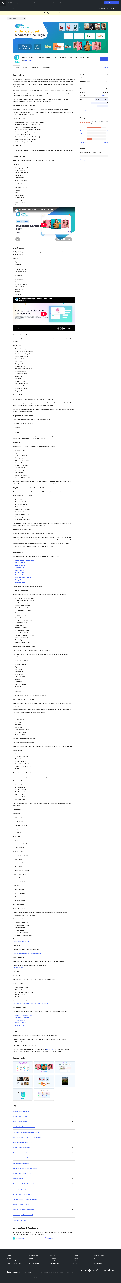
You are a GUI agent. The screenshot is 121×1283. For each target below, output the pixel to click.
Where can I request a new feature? (23, 1210)
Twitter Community (21, 1020)
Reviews (25, 67)
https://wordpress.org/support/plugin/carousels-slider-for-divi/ (31, 1003)
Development (46, 67)
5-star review (50, 1049)
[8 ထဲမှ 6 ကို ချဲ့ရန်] (72, 1077)
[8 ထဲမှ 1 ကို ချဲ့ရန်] (30, 1063)
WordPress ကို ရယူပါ (112, 3)
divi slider (105, 99)
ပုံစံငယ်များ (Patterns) (34, 1263)
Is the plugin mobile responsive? (22, 1142)
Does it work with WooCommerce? (23, 1184)
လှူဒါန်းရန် (75, 1260)
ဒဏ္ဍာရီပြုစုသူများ (55, 1260)
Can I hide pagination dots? (21, 1163)
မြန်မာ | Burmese (26, 1272)
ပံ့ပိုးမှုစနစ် (53, 1258)
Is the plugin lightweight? (20, 1189)
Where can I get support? (20, 1220)
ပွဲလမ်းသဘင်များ (76, 1258)
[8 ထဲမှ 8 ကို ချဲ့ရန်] (51, 1090)
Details (16, 67)
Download (104, 59)
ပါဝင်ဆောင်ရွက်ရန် (77, 1255)
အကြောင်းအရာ (9, 1255)
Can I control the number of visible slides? (25, 1168)
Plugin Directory (11, 8)
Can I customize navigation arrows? (23, 1158)
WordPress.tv (54, 1263)
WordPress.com (99, 1255)
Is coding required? (18, 1178)
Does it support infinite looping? (22, 1173)
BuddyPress (98, 1263)
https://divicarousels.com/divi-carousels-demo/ (27, 953)
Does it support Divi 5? (20, 1116)
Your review (83, 142)
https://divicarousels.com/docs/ (22, 941)
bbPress (97, 1260)
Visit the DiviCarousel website (24, 1015)
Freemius (50, 1238)
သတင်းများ (9, 1258)
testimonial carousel (103, 106)
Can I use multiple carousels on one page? (25, 1199)
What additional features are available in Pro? (26, 1132)
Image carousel (96, 102)
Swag (74, 1263)
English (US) (105, 95)
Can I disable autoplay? (20, 1153)
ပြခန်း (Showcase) (33, 1255)
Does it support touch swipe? (22, 1147)
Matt (96, 1258)
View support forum (85, 160)
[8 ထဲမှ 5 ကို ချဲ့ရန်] (51, 1077)
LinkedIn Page (19, 1025)
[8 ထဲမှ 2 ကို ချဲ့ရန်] (51, 1063)
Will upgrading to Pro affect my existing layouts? (27, 1137)
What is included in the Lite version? (24, 1127)
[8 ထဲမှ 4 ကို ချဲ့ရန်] (30, 1077)
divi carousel (98, 99)
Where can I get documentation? (23, 1215)
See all (106, 142)
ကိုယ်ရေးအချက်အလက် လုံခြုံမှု (14, 1263)
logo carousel (104, 102)
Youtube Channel (18, 967)
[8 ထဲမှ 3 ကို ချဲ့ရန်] (72, 1063)
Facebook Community (22, 1017)
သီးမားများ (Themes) (33, 1258)
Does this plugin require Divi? (21, 1111)
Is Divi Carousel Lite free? (20, 1122)
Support (105, 67)
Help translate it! (72, 13)
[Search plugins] (24, 18)
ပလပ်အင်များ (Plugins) (34, 1260)
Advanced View (84, 111)
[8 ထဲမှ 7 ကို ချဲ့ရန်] (30, 1090)
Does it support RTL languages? (22, 1194)
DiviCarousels (28, 60)
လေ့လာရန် (52, 1255)
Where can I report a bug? (21, 1204)
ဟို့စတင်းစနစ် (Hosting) (13, 1260)
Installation (34, 67)
